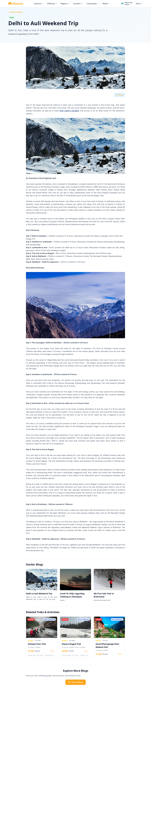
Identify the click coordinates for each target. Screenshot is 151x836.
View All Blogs (77, 682)
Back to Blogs (16, 12)
